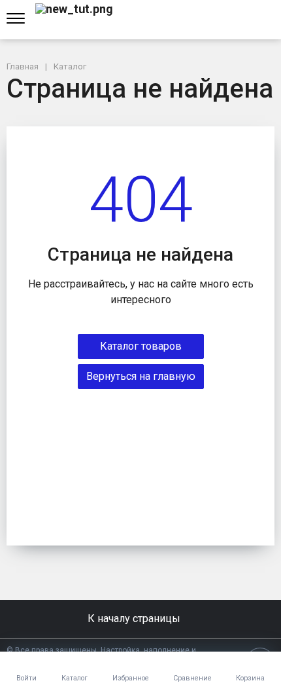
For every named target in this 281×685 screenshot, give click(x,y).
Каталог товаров (141, 346)
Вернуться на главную (140, 376)
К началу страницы (135, 618)
